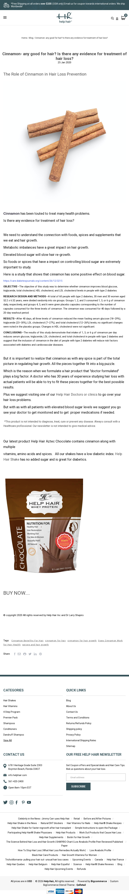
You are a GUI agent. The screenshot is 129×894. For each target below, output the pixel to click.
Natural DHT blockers (52, 823)
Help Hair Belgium (38, 864)
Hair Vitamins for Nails (78, 823)
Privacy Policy (73, 734)
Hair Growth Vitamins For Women (79, 855)
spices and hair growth (35, 645)
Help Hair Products (65, 832)
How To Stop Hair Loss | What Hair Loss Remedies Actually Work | (52, 850)
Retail (77, 818)
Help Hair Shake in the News (22, 823)
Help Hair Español (60, 864)
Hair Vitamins (10, 706)
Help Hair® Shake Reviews (100, 864)
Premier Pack (10, 717)
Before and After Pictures (97, 818)
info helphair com (17, 775)
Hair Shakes (9, 700)
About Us (71, 706)
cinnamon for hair (55, 641)
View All (7, 740)
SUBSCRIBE (78, 786)
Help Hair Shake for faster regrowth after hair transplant (41, 828)
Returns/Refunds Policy (78, 723)
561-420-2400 (16, 781)
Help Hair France (115, 859)
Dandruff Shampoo (13, 734)
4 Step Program (11, 712)
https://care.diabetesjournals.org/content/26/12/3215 (32, 280)
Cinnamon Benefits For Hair (27, 641)
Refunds (81, 869)
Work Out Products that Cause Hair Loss (100, 832)
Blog (68, 700)
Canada (99, 859)
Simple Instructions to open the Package (96, 828)
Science (77, 864)
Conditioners (10, 729)
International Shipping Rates (81, 740)
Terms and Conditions (77, 717)
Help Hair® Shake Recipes (108, 823)
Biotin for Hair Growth (78, 837)
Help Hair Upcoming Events (59, 869)
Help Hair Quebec (16, 864)
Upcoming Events (81, 859)
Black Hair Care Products (45, 855)
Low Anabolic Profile (100, 850)
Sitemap (70, 746)
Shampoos (9, 723)
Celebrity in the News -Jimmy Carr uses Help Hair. (44, 818)
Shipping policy (74, 729)
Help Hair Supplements (51, 837)
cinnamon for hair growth (82, 641)
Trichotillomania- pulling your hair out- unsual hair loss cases (37, 859)
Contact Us (72, 712)
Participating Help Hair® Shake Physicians (30, 832)
